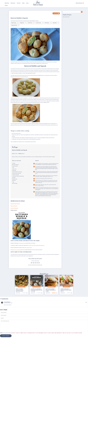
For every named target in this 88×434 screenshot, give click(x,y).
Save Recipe (55, 13)
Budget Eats (66, 286)
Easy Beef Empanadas (14, 208)
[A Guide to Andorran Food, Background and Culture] (36, 278)
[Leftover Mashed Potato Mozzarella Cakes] (51, 285)
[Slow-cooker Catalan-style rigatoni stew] (21, 278)
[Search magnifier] (81, 12)
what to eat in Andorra (16, 249)
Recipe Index (20, 20)
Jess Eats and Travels (14, 20)
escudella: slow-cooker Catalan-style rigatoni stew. (36, 245)
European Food (36, 286)
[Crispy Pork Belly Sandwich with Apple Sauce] (66, 279)
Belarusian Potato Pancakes (15, 203)
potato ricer (18, 134)
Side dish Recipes (26, 20)
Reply (86, 302)
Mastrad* (43, 137)
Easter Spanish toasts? (28, 247)
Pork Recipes (21, 286)
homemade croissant (22, 243)
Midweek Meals (51, 286)
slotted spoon (14, 139)
